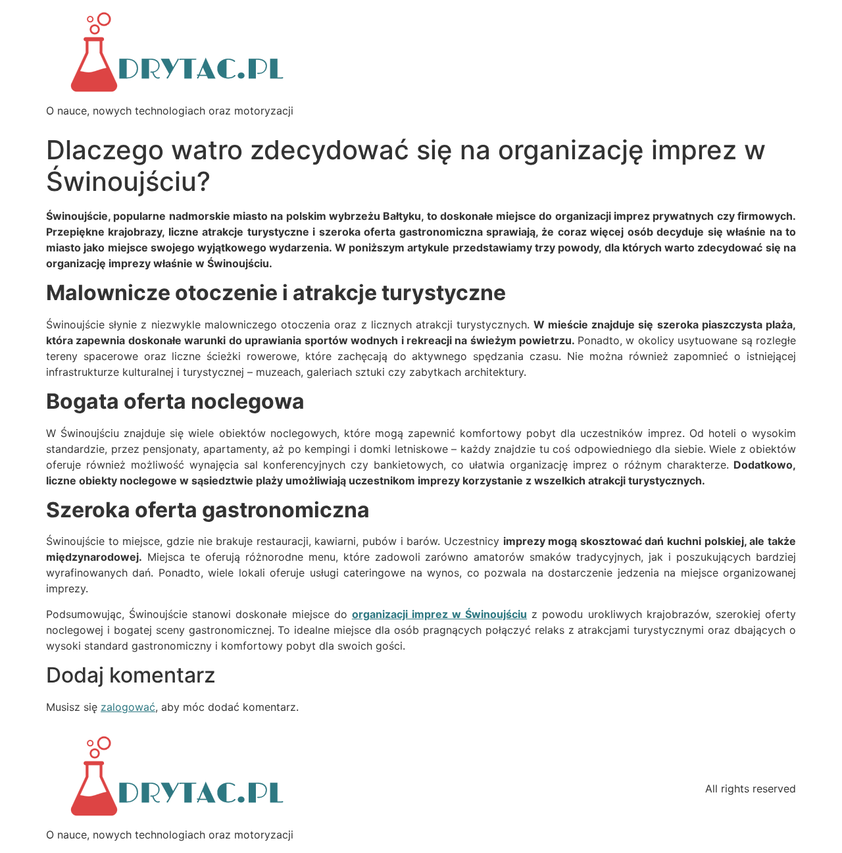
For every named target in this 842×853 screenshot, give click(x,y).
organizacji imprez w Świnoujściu (439, 614)
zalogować (128, 706)
